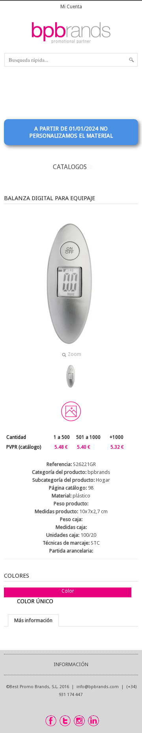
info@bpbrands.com (98, 686)
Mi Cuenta (71, 6)
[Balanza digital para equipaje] (71, 376)
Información (71, 664)
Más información (33, 620)
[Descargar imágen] (71, 411)
